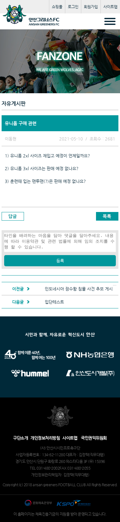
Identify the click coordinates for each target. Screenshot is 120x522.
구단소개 (20, 437)
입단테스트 (54, 301)
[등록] (60, 253)
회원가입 (91, 6)
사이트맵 (110, 6)
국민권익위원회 (94, 437)
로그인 (73, 6)
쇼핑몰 (57, 6)
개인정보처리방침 (45, 437)
